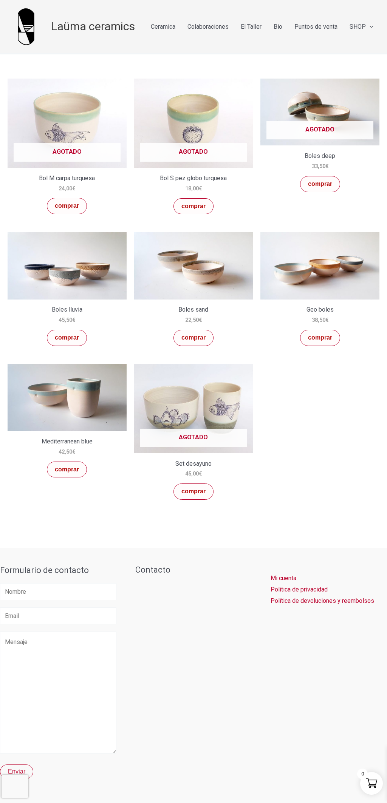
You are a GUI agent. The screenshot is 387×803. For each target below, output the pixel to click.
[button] (369, 26)
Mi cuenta (283, 578)
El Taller (251, 26)
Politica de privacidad (299, 589)
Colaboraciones (208, 26)
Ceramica (163, 26)
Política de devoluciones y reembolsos (322, 600)
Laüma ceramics (93, 26)
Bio (278, 26)
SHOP (358, 26)
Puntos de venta (315, 26)
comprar (67, 205)
